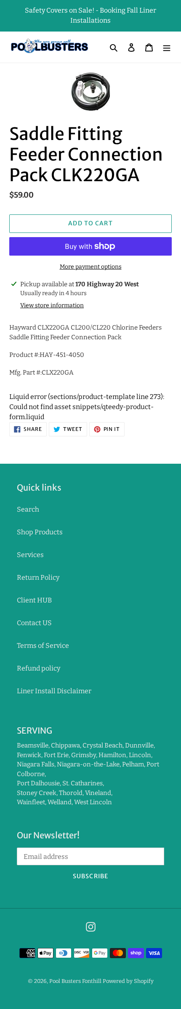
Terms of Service (43, 646)
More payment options (91, 266)
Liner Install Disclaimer (54, 691)
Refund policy (38, 668)
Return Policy (38, 577)
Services (30, 555)
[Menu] (167, 47)
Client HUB (34, 600)
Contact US (34, 623)
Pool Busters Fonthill (75, 981)
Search (28, 509)
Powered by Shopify (128, 981)
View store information (52, 305)
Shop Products (40, 532)
